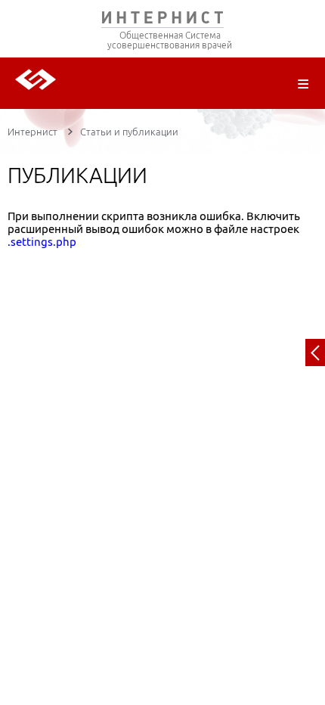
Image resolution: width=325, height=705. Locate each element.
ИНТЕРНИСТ (162, 20)
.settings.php (42, 241)
